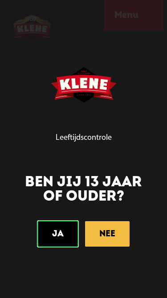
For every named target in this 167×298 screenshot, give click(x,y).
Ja (58, 233)
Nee (107, 233)
